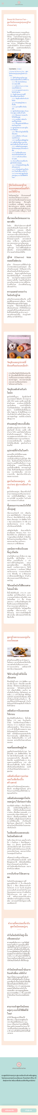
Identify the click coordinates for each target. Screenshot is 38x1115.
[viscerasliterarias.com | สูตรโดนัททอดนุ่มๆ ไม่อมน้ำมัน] (19, 3)
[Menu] (3, 3)
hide (19, 69)
